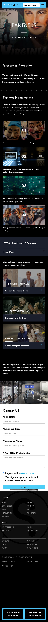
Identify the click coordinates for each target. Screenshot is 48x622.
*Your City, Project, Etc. (16, 453)
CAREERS (5, 541)
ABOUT (4, 544)
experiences (7, 506)
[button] (31, 5)
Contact (31, 541)
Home (4, 502)
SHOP (29, 510)
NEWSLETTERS (7, 513)
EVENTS (4, 510)
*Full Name (9, 416)
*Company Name (12, 440)
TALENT (4, 548)
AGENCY (30, 506)
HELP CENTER (32, 544)
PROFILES (5, 517)
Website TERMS (33, 562)
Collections (32, 548)
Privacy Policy (8, 562)
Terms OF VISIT (7, 566)
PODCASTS (31, 513)
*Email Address (12, 428)
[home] (11, 5)
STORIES (30, 502)
